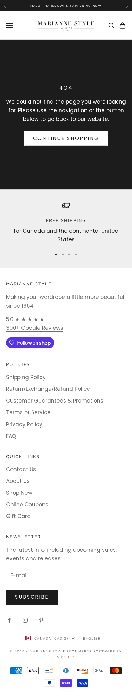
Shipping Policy (26, 377)
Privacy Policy (24, 424)
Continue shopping (66, 138)
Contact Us (21, 469)
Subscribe (32, 596)
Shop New (19, 493)
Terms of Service (28, 412)
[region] (66, 223)
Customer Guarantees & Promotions (54, 400)
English (92, 638)
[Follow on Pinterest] (41, 620)
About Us (17, 481)
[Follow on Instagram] (25, 620)
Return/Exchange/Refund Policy (48, 389)
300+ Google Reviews (34, 328)
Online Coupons (27, 504)
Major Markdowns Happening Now (65, 5)
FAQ (11, 436)
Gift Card (18, 516)
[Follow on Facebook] (9, 620)
